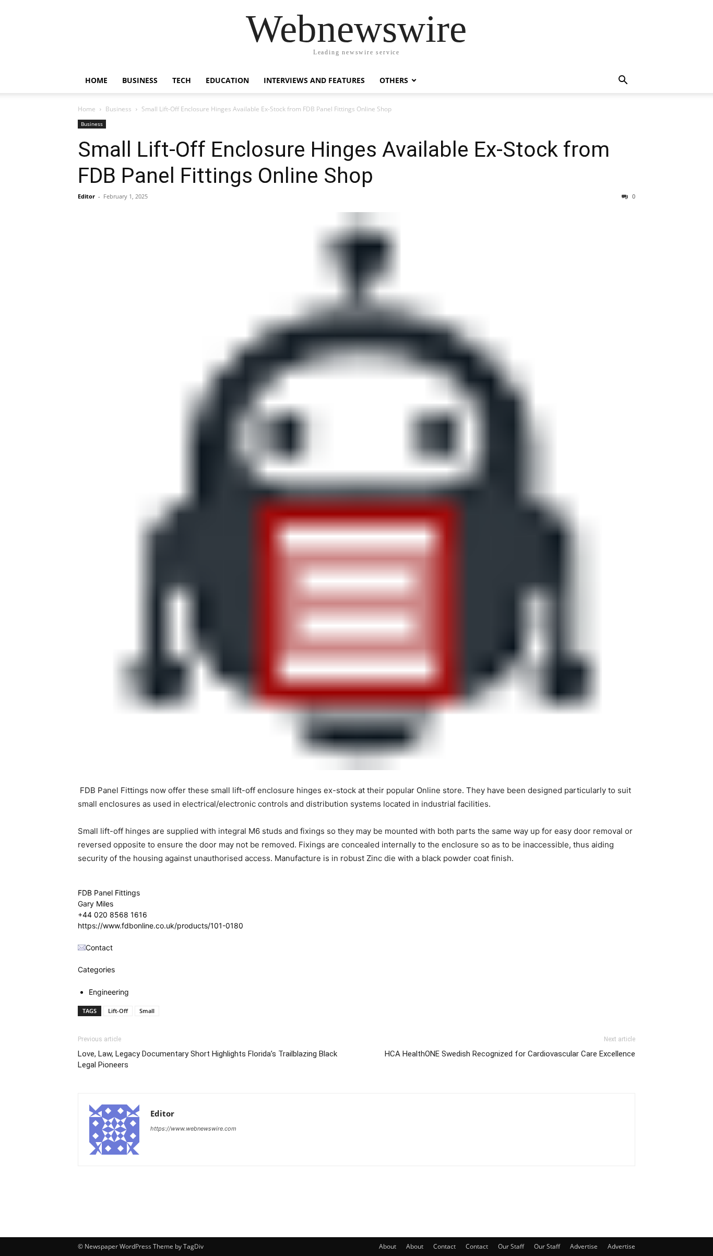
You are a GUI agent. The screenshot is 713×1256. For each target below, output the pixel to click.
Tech (181, 80)
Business (140, 80)
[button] (622, 81)
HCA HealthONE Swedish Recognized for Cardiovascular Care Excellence (510, 1054)
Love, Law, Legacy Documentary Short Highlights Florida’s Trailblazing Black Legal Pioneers (207, 1059)
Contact (444, 1246)
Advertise (584, 1246)
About (387, 1246)
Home (96, 80)
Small (147, 1011)
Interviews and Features (314, 80)
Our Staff (511, 1246)
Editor (86, 196)
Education (227, 80)
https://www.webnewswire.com (193, 1128)
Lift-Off (118, 1011)
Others (393, 80)
